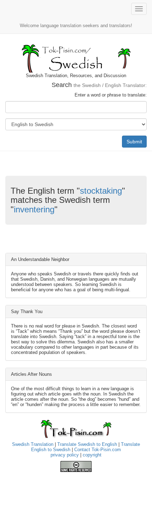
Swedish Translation (32, 444)
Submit (134, 141)
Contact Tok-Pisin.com (97, 449)
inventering (34, 209)
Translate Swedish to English (87, 444)
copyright (92, 454)
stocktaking (101, 190)
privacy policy (65, 454)
